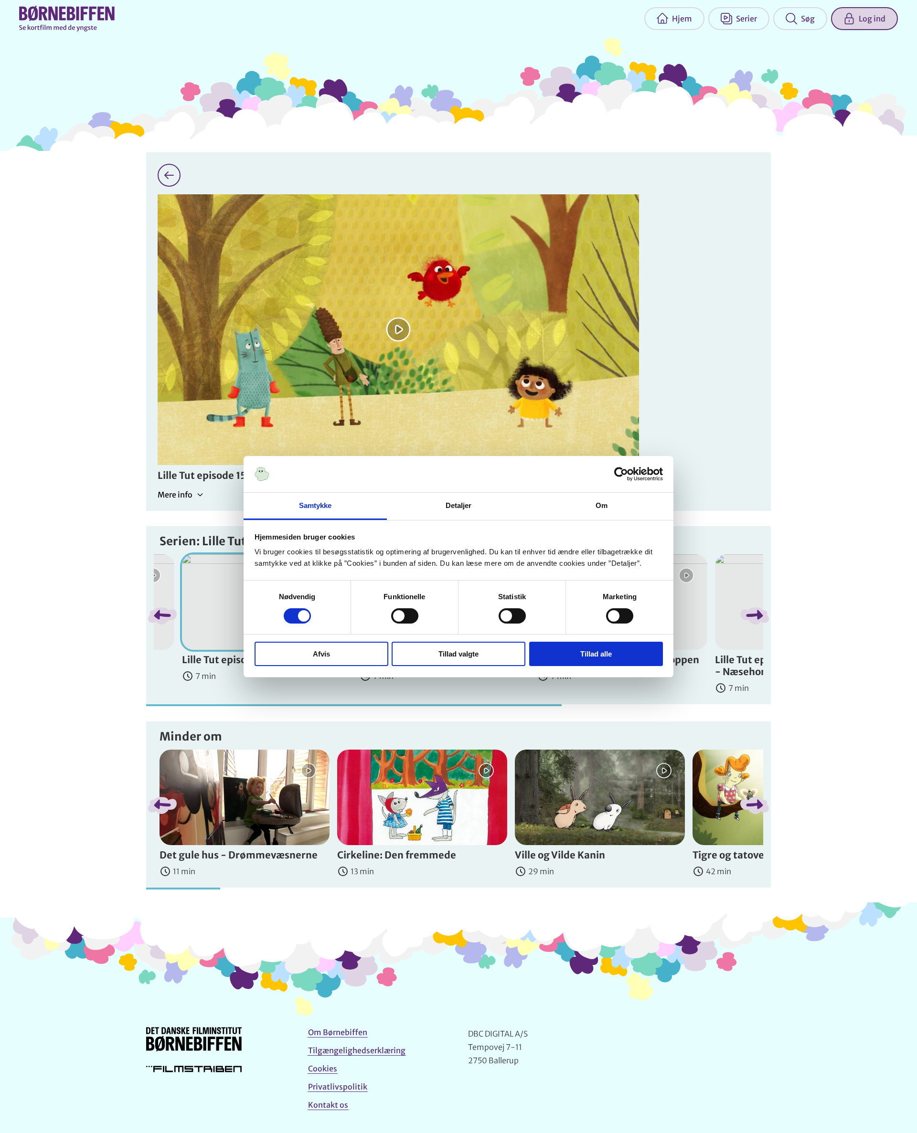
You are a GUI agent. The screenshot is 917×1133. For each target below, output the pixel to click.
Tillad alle (596, 654)
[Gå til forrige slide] (162, 616)
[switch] (404, 616)
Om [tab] (602, 505)
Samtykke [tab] (315, 505)
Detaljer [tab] (459, 505)
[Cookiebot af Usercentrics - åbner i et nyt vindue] (621, 474)
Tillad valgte (458, 654)
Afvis (321, 654)
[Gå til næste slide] (754, 616)
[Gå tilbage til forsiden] (169, 175)
